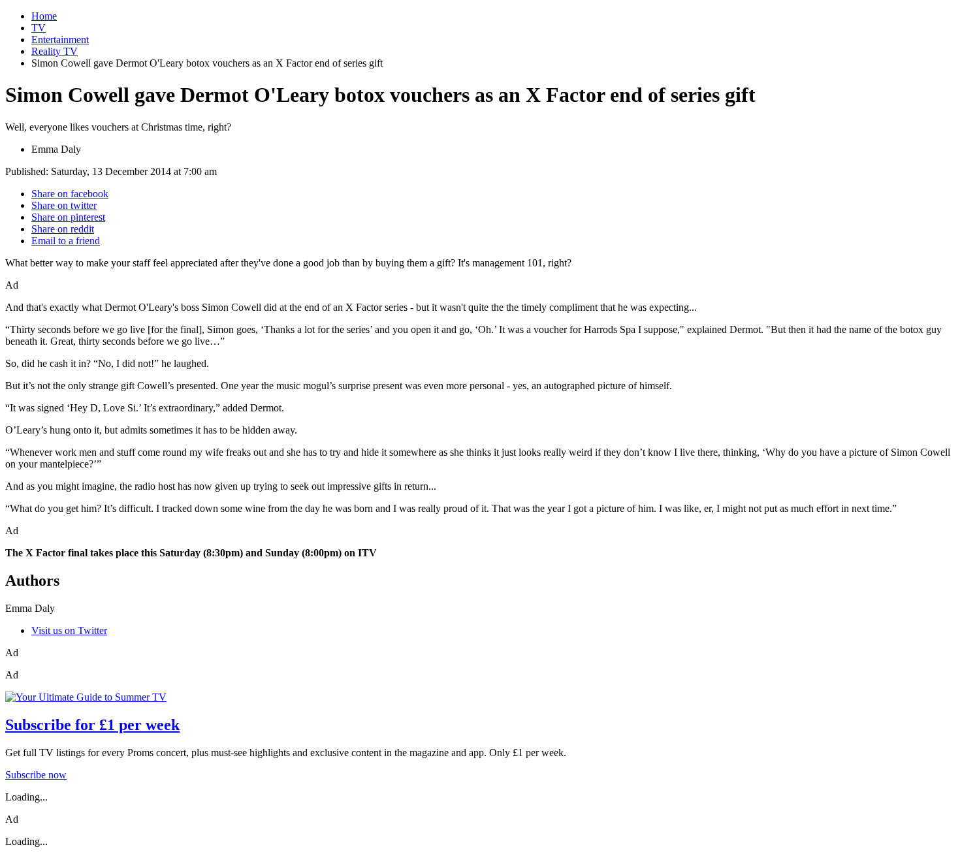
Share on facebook (69, 193)
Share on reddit (62, 228)
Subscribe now (36, 774)
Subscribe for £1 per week (92, 724)
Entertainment (60, 39)
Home (44, 16)
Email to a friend (65, 240)
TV (38, 27)
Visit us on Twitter (69, 630)
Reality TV (54, 51)
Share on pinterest (68, 217)
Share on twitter (64, 205)
